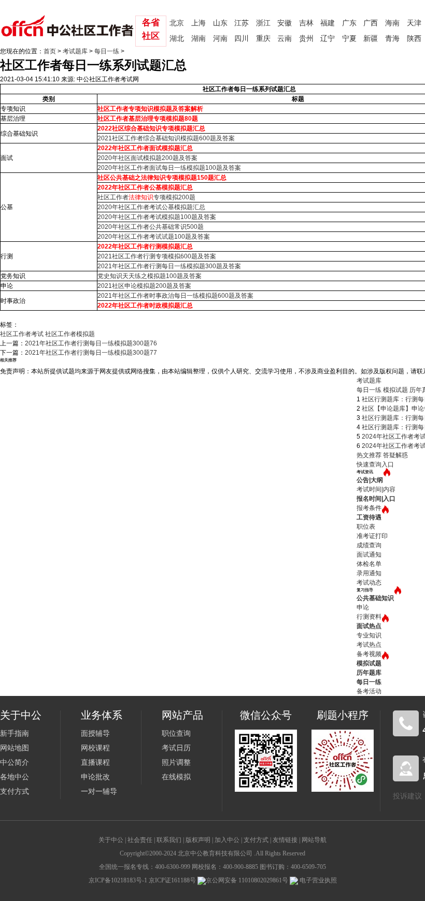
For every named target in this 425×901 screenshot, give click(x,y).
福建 (327, 23)
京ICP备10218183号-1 (118, 880)
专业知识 (369, 635)
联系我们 (169, 840)
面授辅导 (95, 733)
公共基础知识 (375, 598)
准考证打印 (372, 536)
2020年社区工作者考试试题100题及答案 (153, 236)
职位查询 (176, 733)
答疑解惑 (395, 455)
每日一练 (106, 51)
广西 (370, 23)
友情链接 (285, 840)
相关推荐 (8, 360)
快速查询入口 (375, 464)
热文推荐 (369, 455)
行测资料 (369, 616)
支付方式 (14, 791)
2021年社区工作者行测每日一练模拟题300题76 (91, 343)
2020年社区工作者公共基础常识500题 (150, 226)
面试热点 (369, 626)
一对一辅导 (99, 791)
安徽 (284, 23)
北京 (176, 23)
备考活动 (369, 691)
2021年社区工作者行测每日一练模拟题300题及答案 (169, 266)
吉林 (306, 23)
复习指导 (365, 590)
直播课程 (95, 762)
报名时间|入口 (376, 498)
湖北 (176, 38)
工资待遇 (369, 517)
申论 (363, 607)
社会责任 (140, 840)
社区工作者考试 (22, 334)
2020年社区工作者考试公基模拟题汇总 (151, 207)
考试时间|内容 (376, 489)
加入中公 (227, 840)
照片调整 (176, 762)
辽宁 (327, 38)
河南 (220, 38)
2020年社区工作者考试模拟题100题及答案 (156, 217)
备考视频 (369, 654)
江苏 (241, 23)
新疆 (370, 38)
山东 (220, 23)
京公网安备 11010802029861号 (247, 880)
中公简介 (14, 762)
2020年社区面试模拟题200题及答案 (147, 158)
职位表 (366, 526)
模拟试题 (395, 390)
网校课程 (95, 748)
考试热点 (369, 644)
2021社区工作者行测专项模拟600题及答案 (156, 256)
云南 (284, 38)
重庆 (263, 38)
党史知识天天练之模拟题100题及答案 (149, 276)
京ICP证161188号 (172, 880)
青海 (392, 38)
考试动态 (369, 582)
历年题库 (369, 672)
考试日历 (176, 748)
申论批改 (95, 777)
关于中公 (110, 840)
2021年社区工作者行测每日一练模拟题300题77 (91, 352)
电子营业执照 (317, 880)
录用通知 (369, 573)
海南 (392, 23)
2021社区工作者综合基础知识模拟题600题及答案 (166, 138)
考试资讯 (365, 472)
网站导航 (314, 840)
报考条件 (369, 508)
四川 (241, 38)
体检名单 (369, 564)
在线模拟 (176, 777)
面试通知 (369, 554)
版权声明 (198, 840)
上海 (198, 23)
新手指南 (14, 733)
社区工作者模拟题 (70, 334)
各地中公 (14, 777)
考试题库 (75, 51)
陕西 (414, 38)
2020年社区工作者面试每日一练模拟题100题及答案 (169, 167)
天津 (414, 23)
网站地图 (14, 748)
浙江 (263, 23)
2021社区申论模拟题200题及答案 (144, 285)
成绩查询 (369, 545)
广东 (349, 23)
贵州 (306, 38)
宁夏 (349, 38)
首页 (50, 51)
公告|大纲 (370, 480)
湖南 (198, 38)
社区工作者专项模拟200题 (146, 197)
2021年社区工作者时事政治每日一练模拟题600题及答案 (175, 295)
